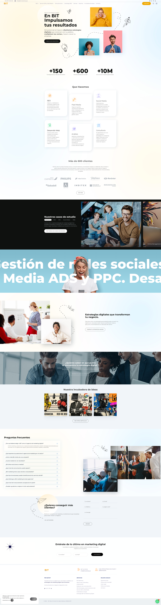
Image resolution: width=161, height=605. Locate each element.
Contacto (98, 3)
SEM (48, 397)
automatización (85, 396)
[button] (32, 443)
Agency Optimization (92, 244)
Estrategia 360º (68, 3)
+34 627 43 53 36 (9, 1)
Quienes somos (104, 580)
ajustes (12, 600)
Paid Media (76, 105)
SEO (37, 3)
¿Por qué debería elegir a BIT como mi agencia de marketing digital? (25, 443)
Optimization (59, 396)
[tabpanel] (80, 404)
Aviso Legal (103, 584)
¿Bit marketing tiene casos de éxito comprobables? (20, 471)
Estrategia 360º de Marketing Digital (85, 593)
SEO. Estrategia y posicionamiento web (86, 588)
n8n (84, 397)
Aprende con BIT (75, 396)
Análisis (75, 134)
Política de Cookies (105, 586)
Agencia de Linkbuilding (82, 582)
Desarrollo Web (53, 130)
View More (111, 224)
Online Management (154, 244)
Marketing (48, 219)
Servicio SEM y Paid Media (46, 3)
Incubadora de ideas (89, 3)
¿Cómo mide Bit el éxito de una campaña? (17, 457)
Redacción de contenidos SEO (84, 586)
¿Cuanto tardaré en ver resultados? (15, 460)
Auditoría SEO (80, 584)
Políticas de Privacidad (106, 582)
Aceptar (33, 599)
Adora (67, 601)
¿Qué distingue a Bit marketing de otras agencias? (19, 479)
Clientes (75, 3)
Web (74, 219)
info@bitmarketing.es (22, 1)
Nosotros (81, 3)
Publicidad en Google (82, 591)
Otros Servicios (58, 3)
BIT (47, 396)
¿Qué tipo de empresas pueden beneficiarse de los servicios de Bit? (24, 475)
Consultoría (100, 130)
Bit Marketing (80, 580)
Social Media (101, 101)
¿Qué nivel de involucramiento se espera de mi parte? (20, 482)
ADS (54, 219)
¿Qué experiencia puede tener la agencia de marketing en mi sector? (25, 453)
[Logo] (6, 3)
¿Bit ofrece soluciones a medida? (15, 464)
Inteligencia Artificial (76, 397)
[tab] (48, 220)
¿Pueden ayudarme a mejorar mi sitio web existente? (20, 486)
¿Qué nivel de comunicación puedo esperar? (18, 468)
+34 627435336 (48, 520)
